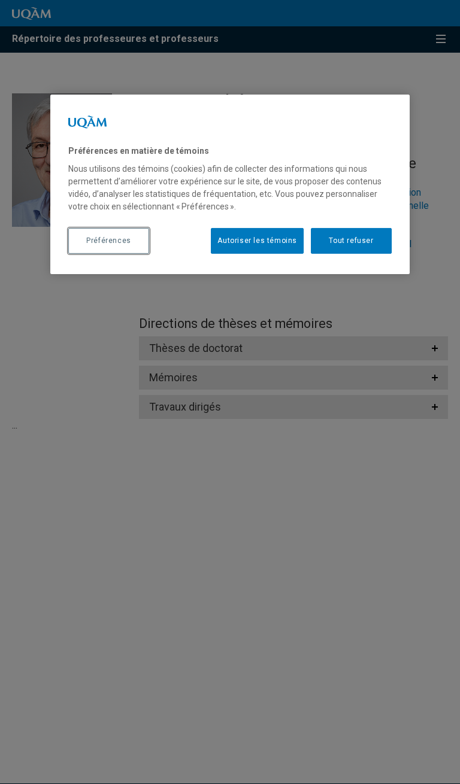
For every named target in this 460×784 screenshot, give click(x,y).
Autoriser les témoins (257, 240)
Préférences (108, 240)
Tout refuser (351, 240)
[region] (230, 184)
